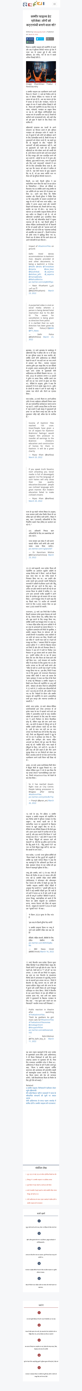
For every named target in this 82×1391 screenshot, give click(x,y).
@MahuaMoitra (35, 279)
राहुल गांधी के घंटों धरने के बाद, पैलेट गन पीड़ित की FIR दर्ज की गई (41, 1227)
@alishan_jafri (35, 274)
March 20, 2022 (35, 457)
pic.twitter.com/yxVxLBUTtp (41, 797)
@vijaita (32, 269)
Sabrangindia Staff (39, 32)
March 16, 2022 (47, 951)
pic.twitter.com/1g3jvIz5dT (40, 548)
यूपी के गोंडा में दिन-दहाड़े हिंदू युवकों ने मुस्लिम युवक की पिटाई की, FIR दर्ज (41, 1361)
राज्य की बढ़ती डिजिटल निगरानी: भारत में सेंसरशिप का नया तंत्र (41, 1319)
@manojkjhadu (35, 276)
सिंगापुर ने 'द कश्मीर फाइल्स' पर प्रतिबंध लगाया (39, 1180)
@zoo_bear (49, 269)
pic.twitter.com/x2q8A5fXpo (41, 282)
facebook (26, 38)
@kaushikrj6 (34, 271)
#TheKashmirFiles (37, 1014)
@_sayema (49, 271)
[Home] (35, 3)
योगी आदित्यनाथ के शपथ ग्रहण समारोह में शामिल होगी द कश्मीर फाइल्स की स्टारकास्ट (41, 1102)
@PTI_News (34, 330)
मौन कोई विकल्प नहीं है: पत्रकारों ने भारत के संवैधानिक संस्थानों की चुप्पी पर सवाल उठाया (41, 1095)
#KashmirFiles (44, 246)
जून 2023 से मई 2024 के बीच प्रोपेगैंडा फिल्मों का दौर (41, 1174)
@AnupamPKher (36, 1027)
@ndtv (39, 266)
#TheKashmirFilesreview (39, 1022)
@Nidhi (32, 266)
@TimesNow (48, 266)
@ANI (51, 328)
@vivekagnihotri (36, 1025)
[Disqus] (41, 1131)
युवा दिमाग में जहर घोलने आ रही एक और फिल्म (39, 1185)
